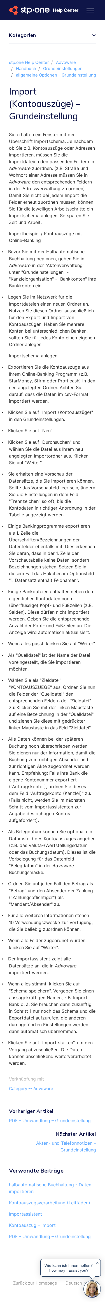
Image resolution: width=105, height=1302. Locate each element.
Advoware (66, 62)
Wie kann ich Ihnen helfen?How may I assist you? (69, 1267)
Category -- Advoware (31, 1088)
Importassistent (25, 1214)
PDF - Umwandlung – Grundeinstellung (50, 1120)
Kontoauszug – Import (32, 1225)
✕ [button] (97, 1263)
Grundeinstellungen (63, 68)
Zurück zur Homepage (35, 1283)
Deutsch (74, 1283)
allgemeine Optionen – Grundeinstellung (56, 75)
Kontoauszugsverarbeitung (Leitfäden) (49, 1202)
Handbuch (26, 68)
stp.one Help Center (29, 62)
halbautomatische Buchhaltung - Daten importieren (50, 1188)
